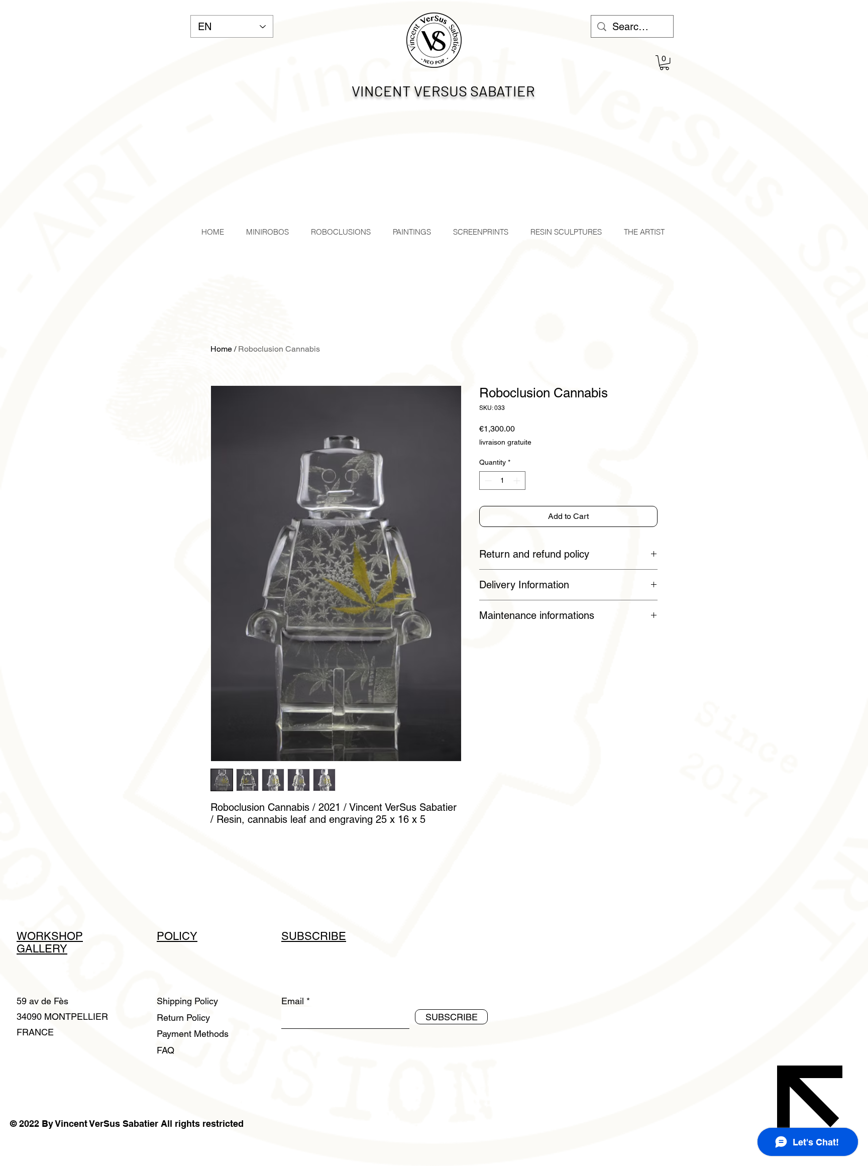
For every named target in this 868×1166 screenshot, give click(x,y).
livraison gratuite (505, 442)
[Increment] (517, 480)
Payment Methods (194, 1033)
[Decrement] (487, 480)
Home (221, 349)
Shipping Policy (187, 1001)
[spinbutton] (502, 480)
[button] (664, 62)
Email (292, 1001)
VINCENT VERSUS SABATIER (443, 90)
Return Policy (184, 1017)
